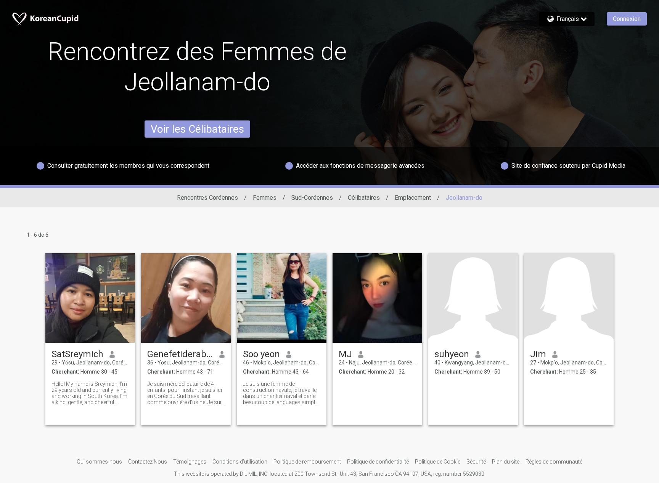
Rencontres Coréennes (207, 197)
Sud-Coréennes (312, 197)
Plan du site (505, 462)
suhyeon (451, 354)
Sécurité (476, 462)
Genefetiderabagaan (180, 354)
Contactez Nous (147, 462)
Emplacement (413, 197)
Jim (538, 354)
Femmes (264, 197)
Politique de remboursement (307, 462)
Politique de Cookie (437, 462)
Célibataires (364, 197)
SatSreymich (77, 354)
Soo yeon (261, 354)
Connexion (627, 18)
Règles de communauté (554, 462)
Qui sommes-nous (99, 462)
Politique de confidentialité (378, 462)
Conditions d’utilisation (239, 462)
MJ (345, 354)
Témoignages (189, 462)
